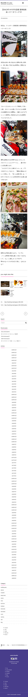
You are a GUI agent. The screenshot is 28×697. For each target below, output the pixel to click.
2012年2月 (14, 562)
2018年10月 (14, 441)
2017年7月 (14, 462)
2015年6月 (14, 520)
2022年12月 (14, 360)
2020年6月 (14, 405)
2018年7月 (14, 444)
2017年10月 (14, 460)
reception (3, 592)
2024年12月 (14, 352)
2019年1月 (14, 433)
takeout (2, 590)
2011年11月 (14, 567)
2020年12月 (14, 394)
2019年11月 (14, 415)
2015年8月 (14, 515)
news (2, 600)
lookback (2, 606)
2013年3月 (14, 546)
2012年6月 (14, 557)
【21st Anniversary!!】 (12, 295)
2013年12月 (14, 538)
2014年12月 (14, 523)
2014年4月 (14, 536)
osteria (2, 598)
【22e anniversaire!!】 (12, 286)
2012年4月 (14, 559)
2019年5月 (14, 423)
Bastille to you (6, 3)
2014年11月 (14, 525)
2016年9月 (14, 486)
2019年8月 (14, 420)
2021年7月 (14, 376)
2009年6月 (14, 578)
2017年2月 (14, 473)
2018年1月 (14, 454)
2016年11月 (14, 481)
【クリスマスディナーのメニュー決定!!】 (9, 334)
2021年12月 (14, 365)
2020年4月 (14, 407)
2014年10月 (14, 528)
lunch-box (3, 603)
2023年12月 (14, 355)
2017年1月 (14, 475)
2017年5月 (14, 468)
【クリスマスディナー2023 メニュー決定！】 (11, 341)
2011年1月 (14, 570)
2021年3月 (14, 386)
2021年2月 (14, 389)
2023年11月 (14, 357)
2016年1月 (14, 502)
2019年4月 (14, 426)
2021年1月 (14, 391)
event (2, 614)
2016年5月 (14, 494)
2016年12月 (14, 478)
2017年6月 (14, 465)
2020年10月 (14, 399)
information (3, 611)
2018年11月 (14, 439)
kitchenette (3, 608)
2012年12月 (14, 549)
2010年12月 (14, 573)
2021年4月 (14, 384)
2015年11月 (14, 507)
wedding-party (4, 587)
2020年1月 (14, 410)
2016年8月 (14, 489)
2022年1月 (14, 363)
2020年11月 (14, 397)
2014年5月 (14, 533)
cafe (1, 619)
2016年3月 (14, 496)
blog (1, 622)
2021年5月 (14, 381)
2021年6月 (14, 378)
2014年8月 (14, 531)
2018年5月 (14, 449)
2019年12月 (14, 412)
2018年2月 (14, 452)
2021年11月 (14, 368)
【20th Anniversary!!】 (5, 338)
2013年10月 (14, 541)
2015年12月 (14, 504)
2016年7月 (14, 491)
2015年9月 (14, 512)
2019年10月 (14, 418)
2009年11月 (14, 575)
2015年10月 (14, 510)
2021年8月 (14, 373)
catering (2, 617)
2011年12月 (14, 565)
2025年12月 (14, 349)
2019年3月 (14, 428)
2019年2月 (14, 431)
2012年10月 (14, 552)
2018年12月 (14, 436)
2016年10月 (14, 483)
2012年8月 (14, 554)
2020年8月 (14, 402)
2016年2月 (14, 499)
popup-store (3, 595)
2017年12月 (14, 457)
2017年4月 (14, 470)
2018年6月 (14, 447)
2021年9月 (14, 370)
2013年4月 (14, 544)
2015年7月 (14, 517)
